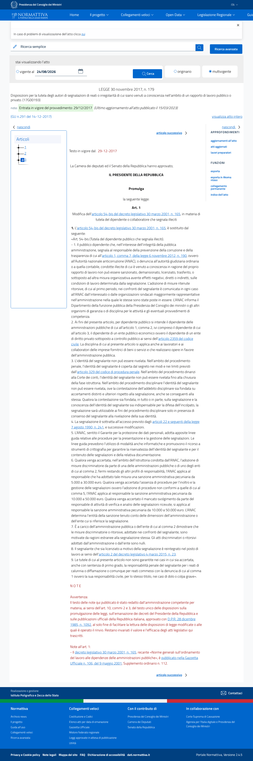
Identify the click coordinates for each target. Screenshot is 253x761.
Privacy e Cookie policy (26, 755)
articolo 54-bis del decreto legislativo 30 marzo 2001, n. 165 (136, 214)
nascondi (23, 127)
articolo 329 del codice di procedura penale (108, 371)
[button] (80, 71)
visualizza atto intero (227, 116)
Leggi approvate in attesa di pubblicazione (93, 738)
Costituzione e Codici (81, 716)
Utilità (72, 743)
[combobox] (107, 46)
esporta (215, 171)
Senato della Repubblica (141, 727)
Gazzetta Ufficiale (79, 727)
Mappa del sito (68, 755)
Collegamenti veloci (22, 732)
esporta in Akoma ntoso (221, 178)
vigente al (27, 71)
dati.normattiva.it (138, 755)
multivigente (221, 71)
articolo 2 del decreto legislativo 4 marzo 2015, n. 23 (137, 554)
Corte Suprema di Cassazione (203, 716)
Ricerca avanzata (226, 49)
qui (83, 34)
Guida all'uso (18, 727)
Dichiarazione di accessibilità (107, 755)
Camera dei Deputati (139, 722)
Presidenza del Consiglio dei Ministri (148, 716)
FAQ (83, 755)
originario (184, 71)
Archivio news (19, 716)
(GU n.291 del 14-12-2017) (31, 116)
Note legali (49, 755)
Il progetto (16, 722)
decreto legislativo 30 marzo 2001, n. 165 (105, 652)
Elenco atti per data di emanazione (88, 722)
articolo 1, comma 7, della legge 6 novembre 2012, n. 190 (144, 255)
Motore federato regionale (84, 732)
